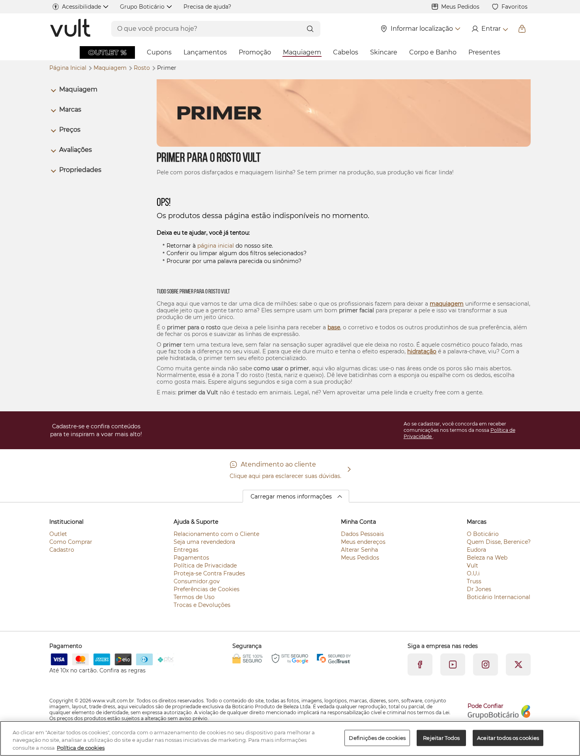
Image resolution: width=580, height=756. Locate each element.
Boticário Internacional (498, 597)
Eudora (476, 549)
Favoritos (514, 6)
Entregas (186, 549)
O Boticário (483, 534)
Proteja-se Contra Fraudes (209, 573)
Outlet (58, 534)
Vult (472, 565)
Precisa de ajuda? (207, 6)
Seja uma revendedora (204, 541)
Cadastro (61, 549)
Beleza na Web (487, 557)
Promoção (255, 52)
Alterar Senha (359, 549)
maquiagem (447, 303)
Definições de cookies (377, 737)
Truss (474, 581)
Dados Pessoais (362, 534)
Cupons (159, 52)
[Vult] (70, 28)
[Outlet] (107, 52)
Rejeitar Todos (441, 737)
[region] (290, 738)
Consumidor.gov (197, 581)
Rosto (143, 67)
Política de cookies (81, 748)
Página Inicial (68, 67)
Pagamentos (191, 557)
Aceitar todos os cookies (508, 737)
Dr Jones (479, 589)
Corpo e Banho (433, 52)
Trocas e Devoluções (202, 605)
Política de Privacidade (205, 565)
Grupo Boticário (142, 6)
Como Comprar (70, 541)
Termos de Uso (194, 597)
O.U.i (473, 573)
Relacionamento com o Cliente (216, 534)
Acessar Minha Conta (489, 29)
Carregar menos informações (291, 496)
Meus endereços (363, 541)
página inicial (215, 245)
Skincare (383, 52)
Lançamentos (205, 52)
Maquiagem (302, 52)
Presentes (484, 52)
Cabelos (345, 52)
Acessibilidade (81, 6)
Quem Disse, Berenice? (499, 541)
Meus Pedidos (460, 6)
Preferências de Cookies (206, 589)
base (333, 327)
